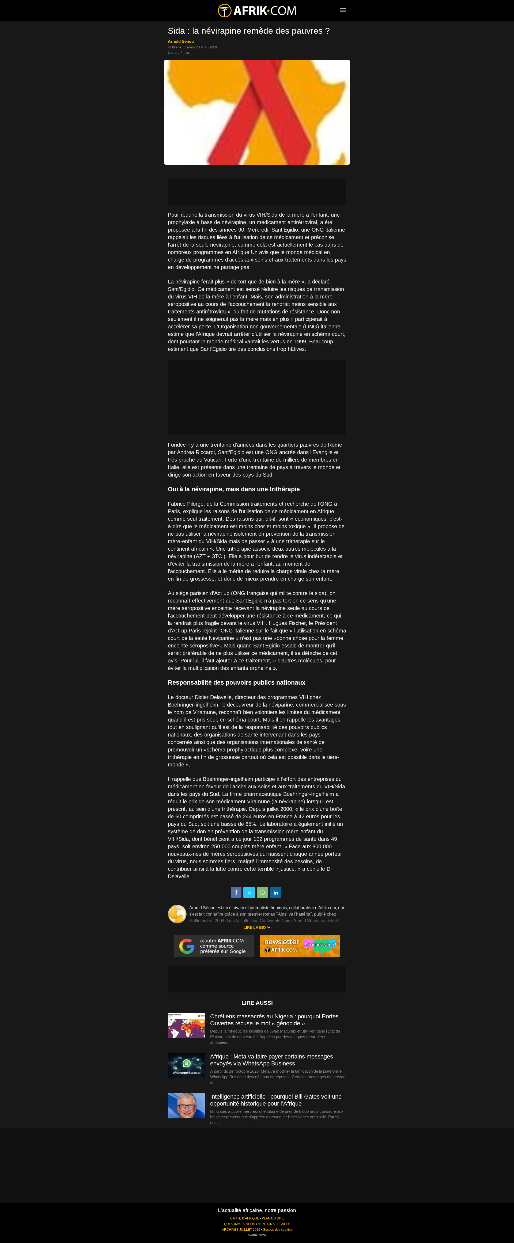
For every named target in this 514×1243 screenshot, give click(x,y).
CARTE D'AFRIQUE (244, 1218)
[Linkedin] (275, 892)
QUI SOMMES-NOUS (239, 1224)
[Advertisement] (257, 191)
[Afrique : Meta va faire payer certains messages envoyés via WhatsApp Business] (186, 1066)
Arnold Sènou (181, 41)
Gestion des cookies (277, 1230)
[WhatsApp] (262, 892)
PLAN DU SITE (273, 1218)
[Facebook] (236, 892)
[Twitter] (249, 892)
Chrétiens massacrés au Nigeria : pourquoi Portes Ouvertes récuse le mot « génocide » (274, 1020)
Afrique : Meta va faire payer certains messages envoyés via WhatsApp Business (271, 1060)
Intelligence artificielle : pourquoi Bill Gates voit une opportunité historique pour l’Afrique (276, 1100)
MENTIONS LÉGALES (274, 1224)
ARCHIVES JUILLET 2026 (241, 1230)
